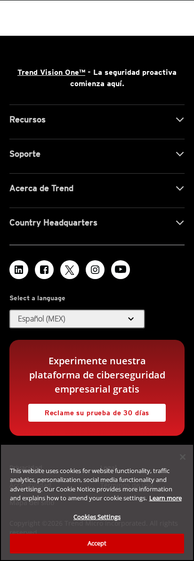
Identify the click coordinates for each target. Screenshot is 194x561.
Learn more (165, 498)
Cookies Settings (97, 517)
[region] (97, 502)
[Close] (182, 457)
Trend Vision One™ (51, 72)
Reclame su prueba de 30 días (97, 413)
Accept (97, 543)
